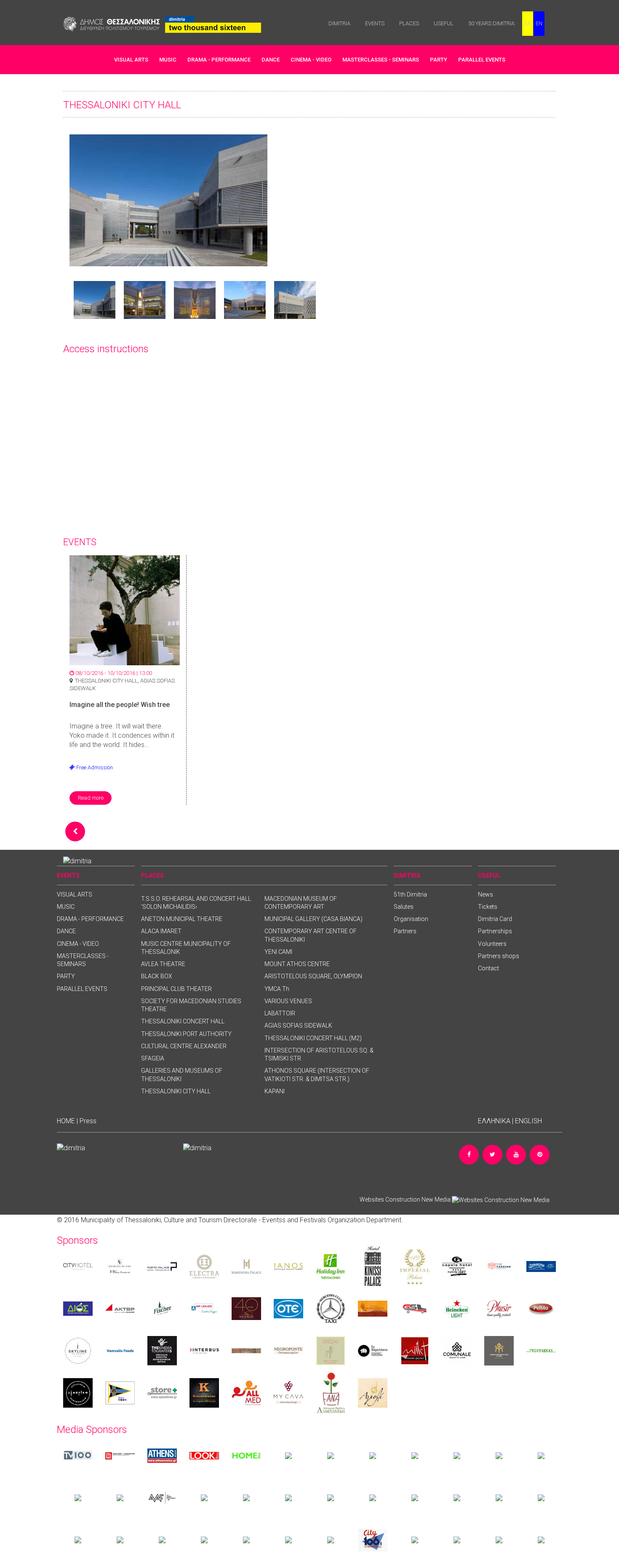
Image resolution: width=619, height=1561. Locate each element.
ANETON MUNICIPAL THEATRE (181, 919)
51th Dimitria (410, 894)
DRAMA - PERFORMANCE (219, 59)
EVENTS (374, 23)
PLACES (409, 23)
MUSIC (167, 59)
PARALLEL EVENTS (481, 59)
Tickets (487, 906)
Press (88, 1121)
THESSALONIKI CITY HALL (176, 1091)
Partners (405, 931)
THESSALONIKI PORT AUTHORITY (186, 1034)
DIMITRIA (339, 23)
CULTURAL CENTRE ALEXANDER (184, 1046)
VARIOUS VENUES (288, 1001)
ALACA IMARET (161, 931)
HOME (66, 1121)
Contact (488, 968)
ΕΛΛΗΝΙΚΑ (494, 1121)
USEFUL (444, 23)
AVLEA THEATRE (163, 964)
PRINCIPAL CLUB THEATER (176, 988)
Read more (91, 798)
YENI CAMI (278, 951)
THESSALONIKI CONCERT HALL (182, 1021)
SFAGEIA (152, 1058)
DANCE (270, 59)
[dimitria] (77, 861)
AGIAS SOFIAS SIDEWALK (298, 1025)
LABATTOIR (279, 1013)
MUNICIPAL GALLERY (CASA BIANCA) (313, 919)
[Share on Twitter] (492, 1155)
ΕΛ (527, 23)
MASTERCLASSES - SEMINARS (380, 59)
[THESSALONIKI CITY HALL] (168, 200)
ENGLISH (528, 1121)
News (485, 894)
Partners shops (498, 956)
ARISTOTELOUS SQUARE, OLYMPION (313, 976)
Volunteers (492, 943)
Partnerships (495, 931)
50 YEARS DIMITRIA (491, 23)
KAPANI (274, 1091)
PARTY (438, 59)
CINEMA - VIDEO (311, 59)
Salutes (404, 906)
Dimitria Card (495, 919)
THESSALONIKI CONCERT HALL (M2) (313, 1038)
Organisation (411, 919)
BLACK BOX (156, 976)
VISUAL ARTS (131, 59)
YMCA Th (276, 988)
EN (539, 23)
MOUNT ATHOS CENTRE (297, 964)
